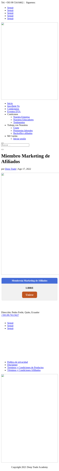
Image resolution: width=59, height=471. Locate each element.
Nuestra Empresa (21, 117)
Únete (16, 128)
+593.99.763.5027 (10, 315)
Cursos (10, 346)
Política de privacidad (17, 362)
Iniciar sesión (19, 138)
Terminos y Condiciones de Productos (25, 367)
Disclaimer (12, 364)
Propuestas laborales (23, 130)
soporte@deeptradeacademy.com (17, 318)
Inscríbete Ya (13, 106)
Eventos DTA (14, 111)
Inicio (10, 103)
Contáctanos (13, 109)
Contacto (11, 344)
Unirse (29, 294)
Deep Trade (10, 169)
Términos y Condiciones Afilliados (24, 370)
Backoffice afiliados (22, 133)
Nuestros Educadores (23, 119)
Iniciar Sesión (13, 349)
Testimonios (19, 122)
